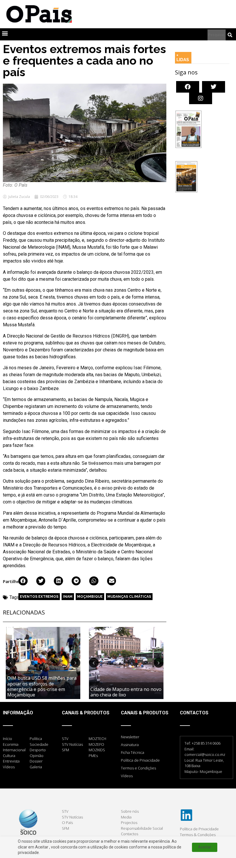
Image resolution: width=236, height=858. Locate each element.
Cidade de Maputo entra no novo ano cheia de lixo (125, 692)
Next (75, 663)
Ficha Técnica (132, 752)
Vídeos (127, 775)
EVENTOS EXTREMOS (39, 597)
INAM (68, 597)
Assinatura (130, 744)
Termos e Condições (138, 768)
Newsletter (130, 736)
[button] (4, 33)
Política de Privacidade (140, 760)
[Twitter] (213, 87)
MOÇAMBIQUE (90, 597)
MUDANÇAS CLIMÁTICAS (129, 597)
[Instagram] (200, 98)
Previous (11, 663)
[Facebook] (187, 87)
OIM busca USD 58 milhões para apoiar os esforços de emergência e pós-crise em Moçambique (42, 686)
